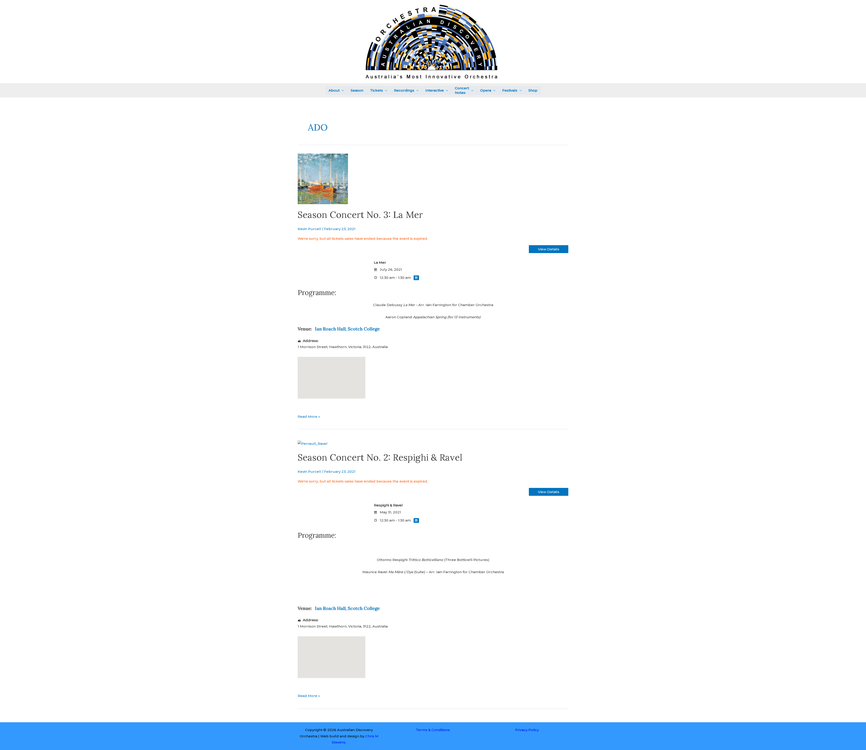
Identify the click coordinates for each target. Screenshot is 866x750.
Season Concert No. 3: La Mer (360, 214)
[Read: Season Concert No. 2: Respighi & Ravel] (312, 443)
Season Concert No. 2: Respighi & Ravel (380, 457)
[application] (342, 91)
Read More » (309, 416)
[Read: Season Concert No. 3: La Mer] (323, 178)
